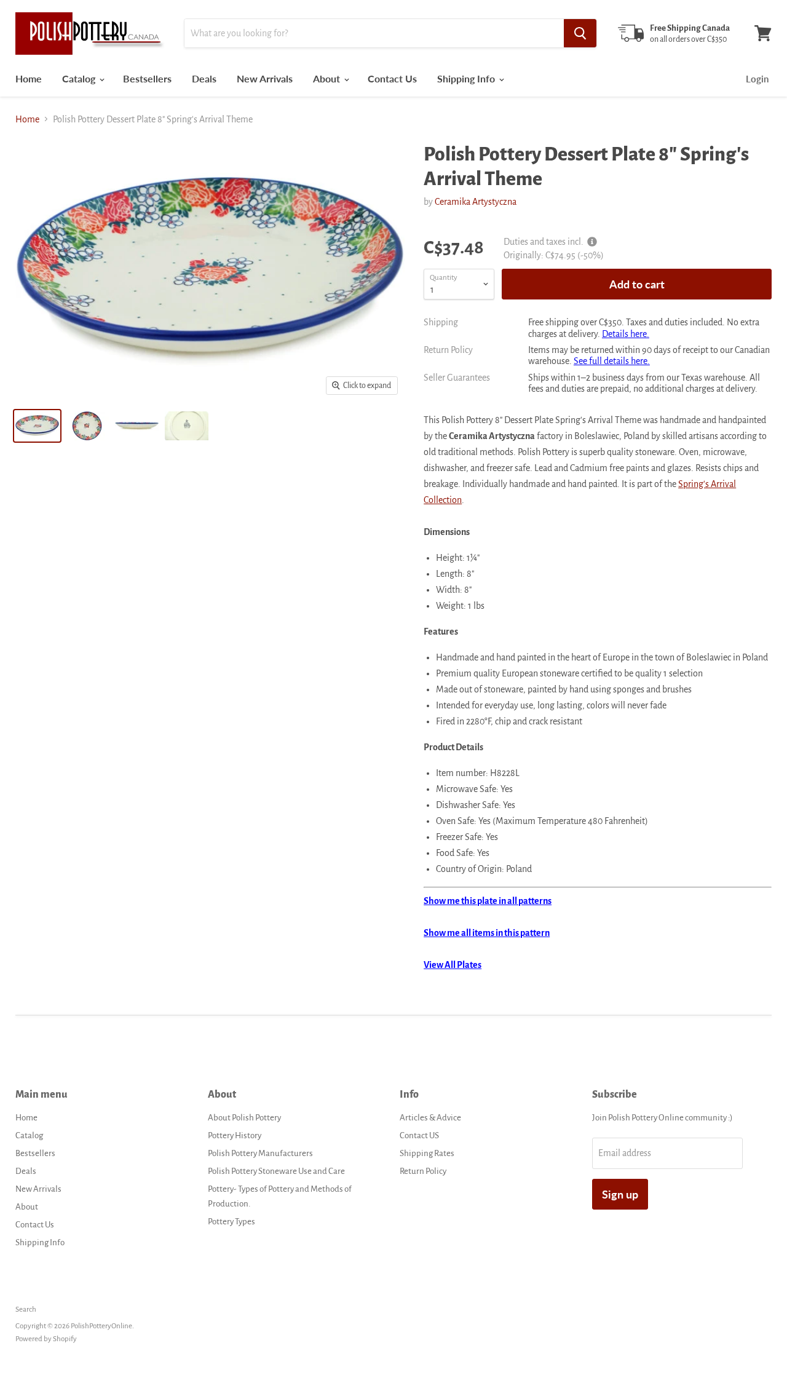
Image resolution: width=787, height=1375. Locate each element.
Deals (204, 78)
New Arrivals (265, 78)
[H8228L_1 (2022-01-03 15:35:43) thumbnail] (87, 426)
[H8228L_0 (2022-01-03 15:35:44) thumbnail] (187, 426)
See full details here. (612, 361)
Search (25, 1310)
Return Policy (423, 1171)
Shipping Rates (427, 1153)
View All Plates (452, 965)
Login (757, 78)
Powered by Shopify (46, 1339)
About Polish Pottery (244, 1117)
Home (28, 78)
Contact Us (392, 78)
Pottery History (234, 1135)
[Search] (580, 33)
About (327, 78)
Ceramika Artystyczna (475, 202)
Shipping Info (467, 78)
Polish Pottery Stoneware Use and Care (276, 1171)
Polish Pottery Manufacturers (260, 1153)
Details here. (625, 334)
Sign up (620, 1194)
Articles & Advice (430, 1117)
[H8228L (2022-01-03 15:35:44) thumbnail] (37, 426)
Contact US (419, 1135)
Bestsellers (147, 78)
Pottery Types (231, 1221)
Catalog (80, 78)
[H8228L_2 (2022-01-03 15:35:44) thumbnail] (137, 426)
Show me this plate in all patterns (488, 901)
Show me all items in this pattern (487, 933)
